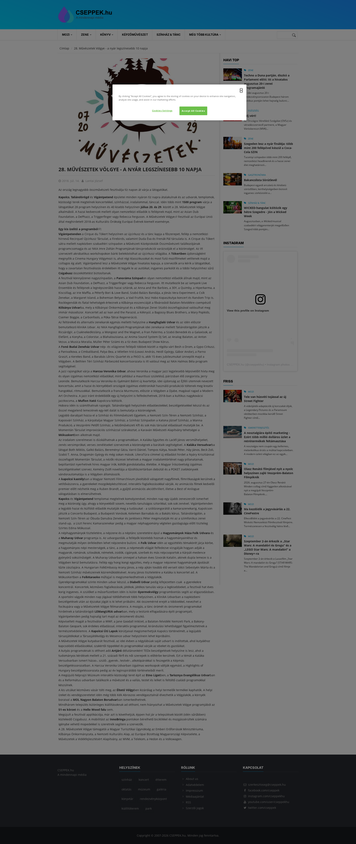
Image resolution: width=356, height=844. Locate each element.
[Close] (241, 90)
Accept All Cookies (193, 110)
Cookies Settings (162, 110)
